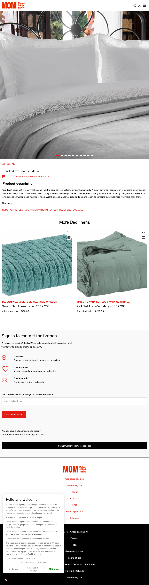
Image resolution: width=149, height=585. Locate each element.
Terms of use (74, 557)
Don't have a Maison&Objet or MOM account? (27, 394)
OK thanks (54, 569)
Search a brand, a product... (134, 5)
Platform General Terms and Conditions (74, 564)
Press (75, 544)
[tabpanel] (74, 85)
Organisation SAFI (79, 531)
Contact (74, 498)
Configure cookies (74, 478)
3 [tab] (65, 155)
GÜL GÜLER (78, 210)
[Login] (139, 5)
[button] (6, 580)
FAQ (74, 505)
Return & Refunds (74, 570)
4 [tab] (69, 155)
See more (7, 203)
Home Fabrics (9, 210)
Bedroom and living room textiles (38, 210)
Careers (74, 538)
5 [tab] (73, 155)
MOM (13, 5)
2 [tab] (62, 155)
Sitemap (74, 518)
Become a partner (74, 551)
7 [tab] (81, 155)
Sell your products (75, 511)
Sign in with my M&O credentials (74, 445)
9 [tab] (88, 155)
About (74, 492)
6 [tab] (77, 155)
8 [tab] (84, 155)
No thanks (13, 569)
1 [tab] (57, 155)
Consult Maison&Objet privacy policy (20, 558)
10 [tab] (92, 155)
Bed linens (65, 210)
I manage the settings (33, 569)
